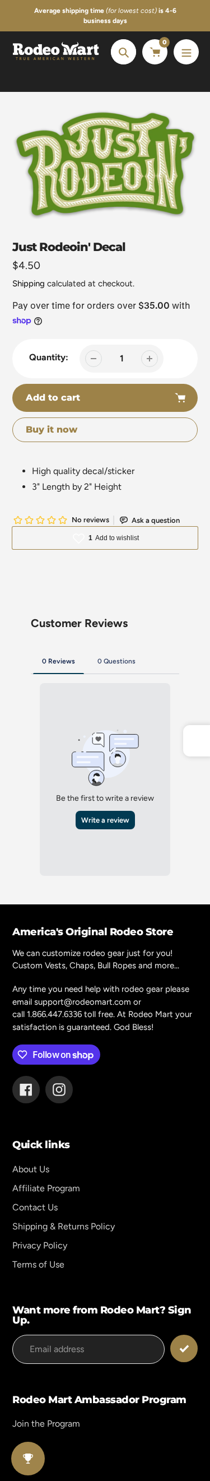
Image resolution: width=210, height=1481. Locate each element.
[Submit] (184, 1348)
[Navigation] (186, 51)
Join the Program (46, 1423)
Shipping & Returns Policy (63, 1226)
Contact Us (35, 1207)
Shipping (28, 283)
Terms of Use (38, 1264)
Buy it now (51, 429)
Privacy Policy (39, 1245)
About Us (30, 1169)
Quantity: (48, 357)
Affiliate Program (46, 1188)
